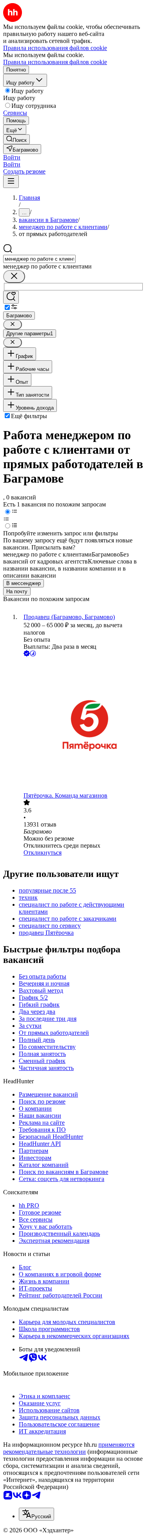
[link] (16, 139)
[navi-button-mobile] (11, 181)
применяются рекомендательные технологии (68, 1448)
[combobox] (39, 259)
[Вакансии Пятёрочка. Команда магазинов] (81, 725)
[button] (11, 157)
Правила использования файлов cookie (55, 62)
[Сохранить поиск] (11, 297)
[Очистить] (14, 276)
